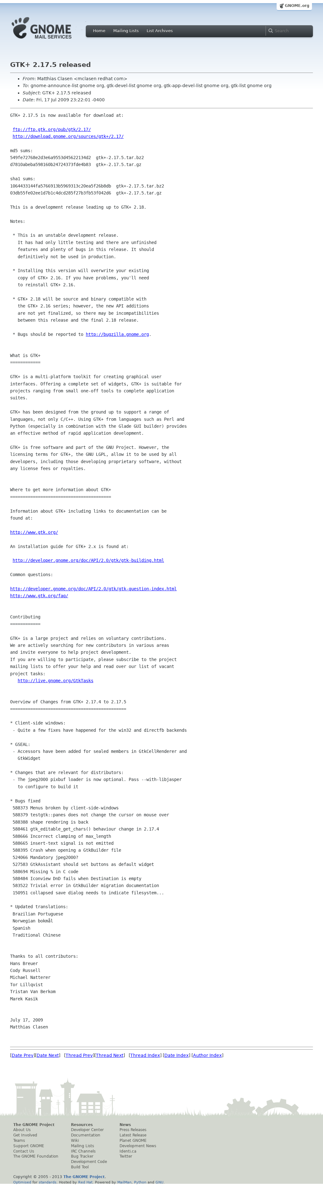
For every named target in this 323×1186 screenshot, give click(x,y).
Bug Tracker (82, 1156)
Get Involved (25, 1135)
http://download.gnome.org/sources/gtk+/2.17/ (68, 136)
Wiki (75, 1140)
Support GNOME (28, 1146)
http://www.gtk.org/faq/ (39, 595)
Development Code (89, 1161)
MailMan (124, 1182)
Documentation (85, 1135)
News (125, 1125)
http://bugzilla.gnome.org (117, 334)
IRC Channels (83, 1151)
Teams (19, 1140)
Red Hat (85, 1182)
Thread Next (109, 1055)
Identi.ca (128, 1151)
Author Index (207, 1055)
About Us (22, 1130)
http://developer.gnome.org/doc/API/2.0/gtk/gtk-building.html (88, 560)
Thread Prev (79, 1055)
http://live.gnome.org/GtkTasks (55, 680)
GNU (159, 1182)
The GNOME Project (34, 1125)
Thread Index (145, 1055)
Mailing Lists (126, 30)
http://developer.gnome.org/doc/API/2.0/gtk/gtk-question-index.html (93, 588)
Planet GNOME (133, 1140)
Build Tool (80, 1167)
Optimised (22, 1182)
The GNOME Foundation (35, 1156)
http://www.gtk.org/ (34, 532)
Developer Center (87, 1130)
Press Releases (133, 1130)
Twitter (126, 1156)
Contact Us (23, 1151)
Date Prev (22, 1055)
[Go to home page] (51, 40)
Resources (82, 1125)
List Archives (160, 30)
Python (140, 1182)
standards (47, 1182)
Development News (138, 1146)
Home (99, 30)
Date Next (48, 1055)
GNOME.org (297, 5)
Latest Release (133, 1135)
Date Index (176, 1055)
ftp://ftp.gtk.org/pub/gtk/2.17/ (52, 129)
